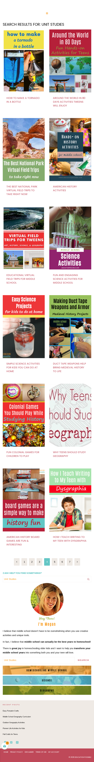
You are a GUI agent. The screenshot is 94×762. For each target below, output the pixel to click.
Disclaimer (29, 752)
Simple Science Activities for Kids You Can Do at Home (23, 367)
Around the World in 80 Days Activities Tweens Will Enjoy (69, 101)
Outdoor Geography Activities (14, 722)
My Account (53, 752)
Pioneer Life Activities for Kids (14, 728)
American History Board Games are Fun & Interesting (23, 540)
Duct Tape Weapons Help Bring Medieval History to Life (69, 367)
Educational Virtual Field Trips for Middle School (20, 278)
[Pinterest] (11, 742)
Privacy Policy (16, 752)
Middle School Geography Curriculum (17, 717)
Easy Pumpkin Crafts (11, 711)
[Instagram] (17, 742)
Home (6, 752)
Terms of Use (41, 752)
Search (83, 660)
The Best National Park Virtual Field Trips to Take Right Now (21, 190)
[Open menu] (47, 13)
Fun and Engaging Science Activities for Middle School (68, 278)
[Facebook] (5, 742)
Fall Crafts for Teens (10, 734)
